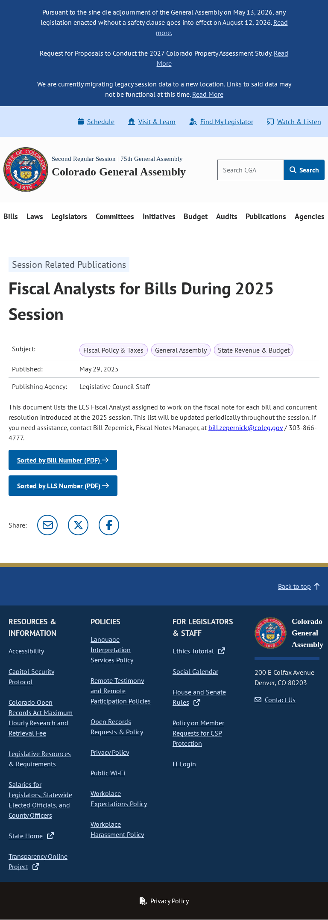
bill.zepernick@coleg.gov (245, 427)
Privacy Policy (110, 752)
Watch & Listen (299, 121)
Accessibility (26, 651)
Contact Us (280, 699)
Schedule (100, 121)
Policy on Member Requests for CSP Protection (198, 733)
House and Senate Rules (199, 697)
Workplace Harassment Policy (117, 829)
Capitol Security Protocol (31, 676)
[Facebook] (109, 525)
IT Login (184, 764)
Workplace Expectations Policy (119, 798)
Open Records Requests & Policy (117, 726)
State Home (26, 835)
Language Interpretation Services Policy (112, 649)
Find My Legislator (226, 121)
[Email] (47, 525)
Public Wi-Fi (108, 773)
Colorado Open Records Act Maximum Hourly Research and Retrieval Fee (41, 717)
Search (308, 170)
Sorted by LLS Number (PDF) (59, 485)
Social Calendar (195, 671)
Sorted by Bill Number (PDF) (59, 460)
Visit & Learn (157, 121)
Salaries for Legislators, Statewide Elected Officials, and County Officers (40, 799)
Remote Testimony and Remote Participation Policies (121, 690)
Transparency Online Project (38, 861)
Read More (207, 94)
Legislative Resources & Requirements (40, 758)
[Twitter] (78, 525)
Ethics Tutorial (193, 651)
